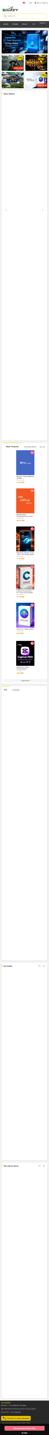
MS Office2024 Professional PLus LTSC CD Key (24, 516)
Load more (25, 680)
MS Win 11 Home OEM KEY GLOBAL (25, 477)
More (41, 447)
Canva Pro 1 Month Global (25, 629)
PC (34, 24)
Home (5, 24)
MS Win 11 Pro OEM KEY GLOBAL (13, 1405)
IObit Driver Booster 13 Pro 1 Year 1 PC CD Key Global (25, 553)
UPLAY (24, 24)
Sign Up (45, 3)
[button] (3, 49)
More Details (25, 473)
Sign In (39, 3)
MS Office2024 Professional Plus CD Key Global (18, 1409)
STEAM (15, 24)
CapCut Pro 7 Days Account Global (23, 668)
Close (25, 1433)
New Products (12, 446)
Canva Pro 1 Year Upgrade (11, 1412)
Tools (43, 23)
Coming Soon (30, 446)
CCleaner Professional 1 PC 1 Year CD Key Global (25, 592)
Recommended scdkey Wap (24, 1428)
